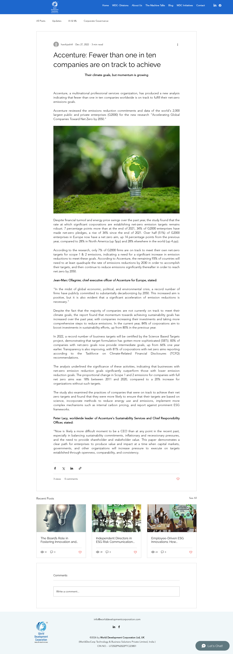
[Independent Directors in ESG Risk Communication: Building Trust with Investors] (116, 518)
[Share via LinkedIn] (71, 468)
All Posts (40, 20)
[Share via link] (80, 468)
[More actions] (178, 44)
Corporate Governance (96, 20)
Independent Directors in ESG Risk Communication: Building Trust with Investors (116, 540)
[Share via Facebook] (55, 468)
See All (193, 497)
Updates (56, 20)
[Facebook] (220, 5)
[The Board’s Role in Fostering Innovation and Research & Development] (61, 518)
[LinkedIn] (215, 5)
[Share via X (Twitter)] (63, 468)
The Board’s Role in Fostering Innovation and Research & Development (59, 540)
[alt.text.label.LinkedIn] (114, 627)
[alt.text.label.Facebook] (119, 627)
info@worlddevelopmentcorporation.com (117, 619)
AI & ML (72, 20)
